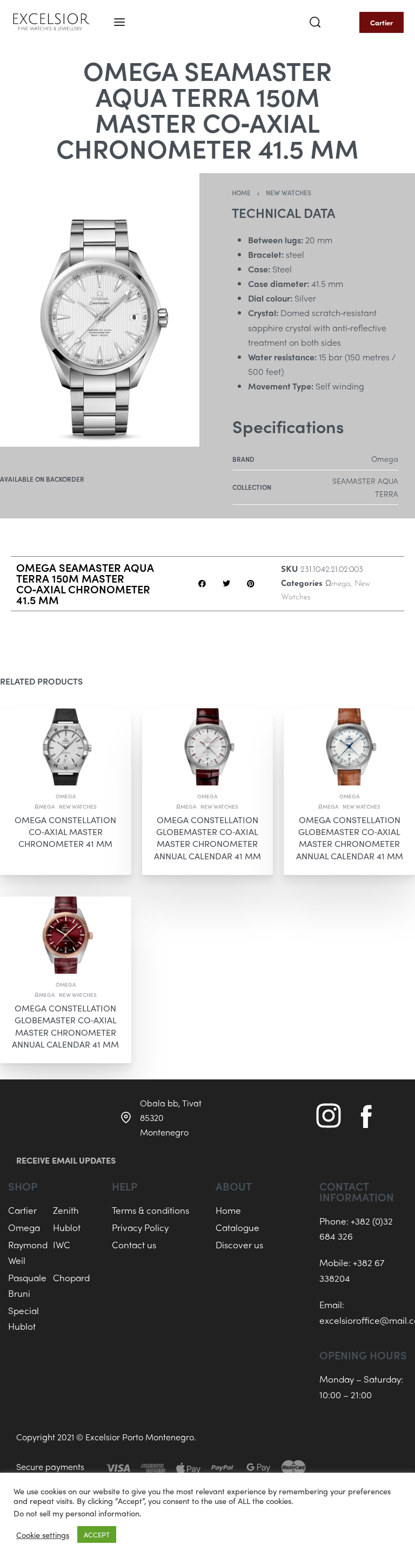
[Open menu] (119, 22)
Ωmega (337, 584)
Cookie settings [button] (42, 1535)
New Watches (288, 192)
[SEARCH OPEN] (315, 22)
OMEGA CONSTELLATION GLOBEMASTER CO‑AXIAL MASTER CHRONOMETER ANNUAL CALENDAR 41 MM (207, 837)
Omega (66, 795)
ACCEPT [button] (97, 1534)
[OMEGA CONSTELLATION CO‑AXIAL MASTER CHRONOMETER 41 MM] (65, 746)
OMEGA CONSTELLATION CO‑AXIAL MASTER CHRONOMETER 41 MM (65, 831)
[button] (202, 584)
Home (241, 192)
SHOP (22, 1186)
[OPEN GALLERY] (99, 310)
